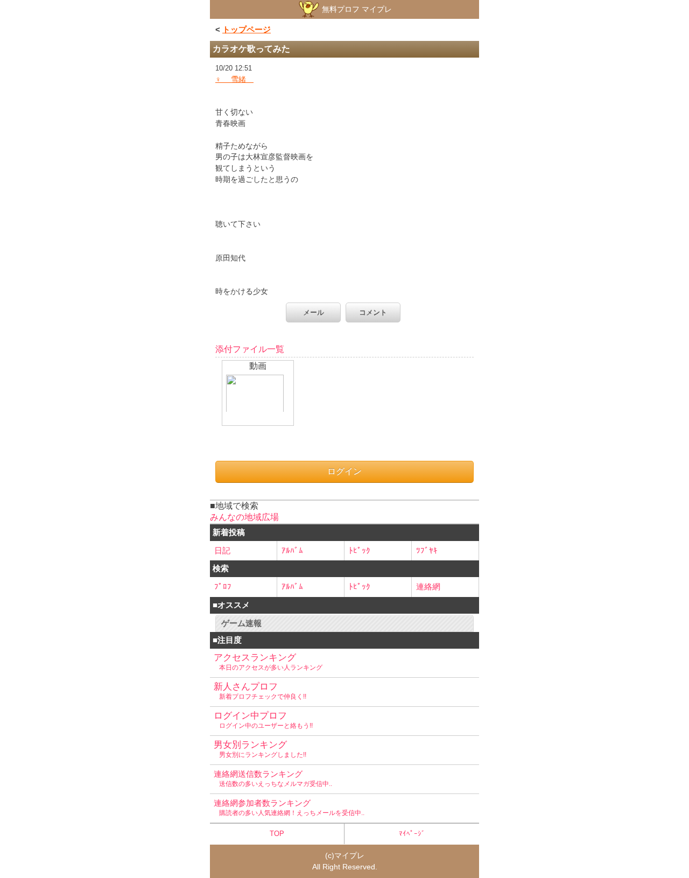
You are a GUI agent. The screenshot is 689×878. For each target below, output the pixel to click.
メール (313, 312)
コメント (373, 312)
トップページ (246, 29)
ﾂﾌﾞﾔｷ (427, 550)
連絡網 (428, 586)
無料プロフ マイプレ (356, 9)
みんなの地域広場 (244, 517)
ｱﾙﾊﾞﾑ (292, 550)
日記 (222, 550)
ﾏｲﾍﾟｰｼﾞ (412, 834)
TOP (277, 834)
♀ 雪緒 (234, 79)
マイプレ (349, 855)
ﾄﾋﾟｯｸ (359, 550)
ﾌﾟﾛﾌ (222, 586)
